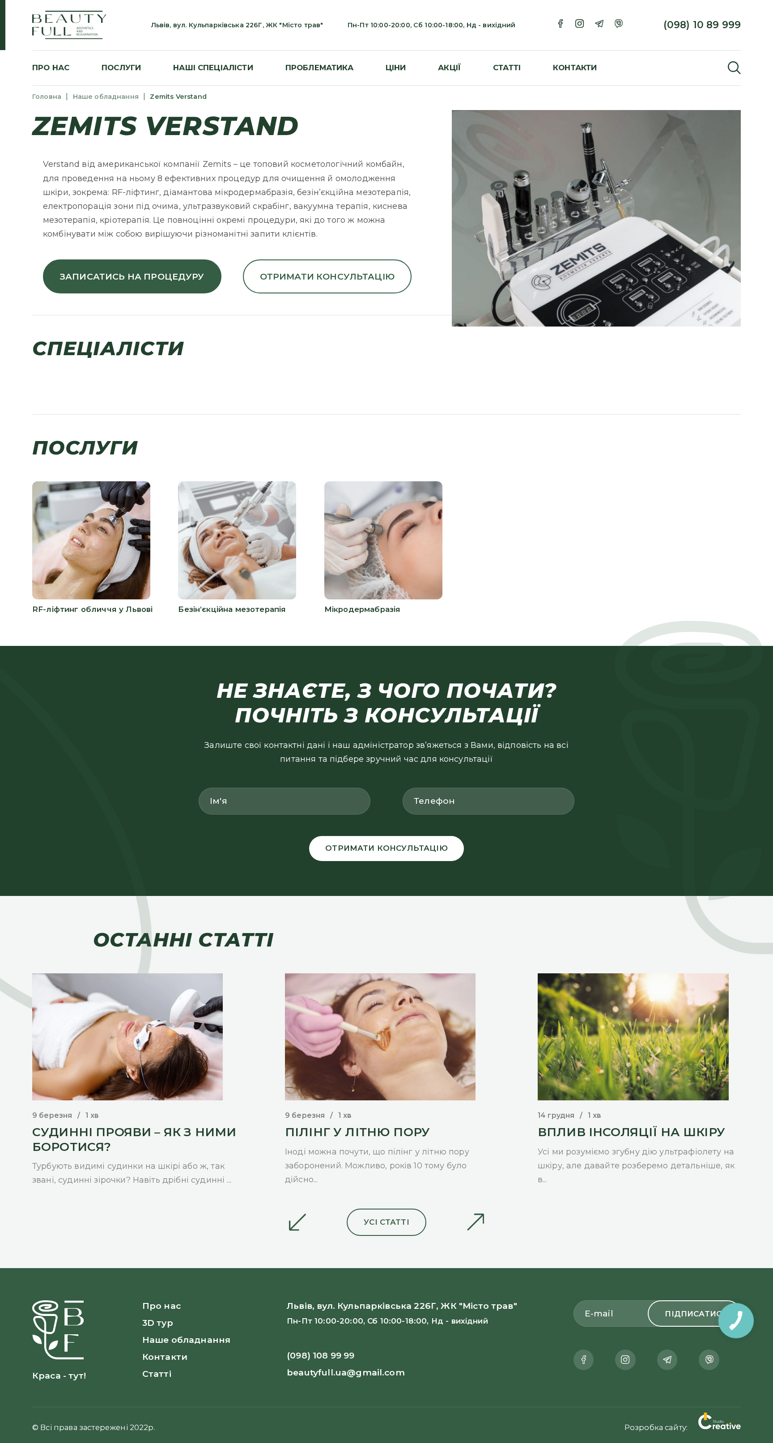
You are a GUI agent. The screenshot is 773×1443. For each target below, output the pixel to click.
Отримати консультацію (327, 276)
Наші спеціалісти (213, 67)
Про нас (50, 67)
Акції (449, 67)
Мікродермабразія (362, 609)
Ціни (396, 67)
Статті (507, 67)
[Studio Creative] (719, 1422)
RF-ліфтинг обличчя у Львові (92, 609)
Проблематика (319, 67)
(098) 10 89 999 (702, 24)
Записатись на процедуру (132, 276)
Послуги (121, 67)
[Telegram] (599, 25)
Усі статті (386, 1222)
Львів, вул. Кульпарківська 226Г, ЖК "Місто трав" (237, 25)
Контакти (575, 67)
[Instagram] (579, 25)
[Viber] (618, 25)
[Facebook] (560, 25)
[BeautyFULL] (91, 25)
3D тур (157, 1322)
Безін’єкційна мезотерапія (232, 609)
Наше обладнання (186, 1339)
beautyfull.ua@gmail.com (346, 1372)
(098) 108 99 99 (320, 1355)
